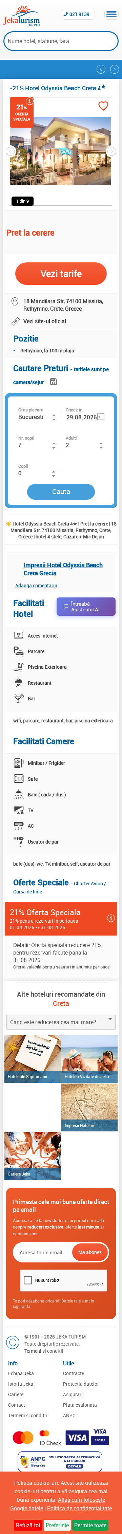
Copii (23, 466)
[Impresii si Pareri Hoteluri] (89, 1108)
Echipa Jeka (21, 1373)
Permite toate (90, 1525)
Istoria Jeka (20, 1384)
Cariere (15, 1394)
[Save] (54, 380)
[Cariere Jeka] (32, 1156)
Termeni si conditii (43, 1351)
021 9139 (79, 14)
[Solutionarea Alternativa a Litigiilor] (61, 1470)
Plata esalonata (80, 1405)
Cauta (61, 491)
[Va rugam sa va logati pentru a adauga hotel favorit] (103, 106)
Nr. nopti (26, 438)
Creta (61, 1003)
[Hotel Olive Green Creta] (114, 69)
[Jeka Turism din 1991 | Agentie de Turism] (21, 24)
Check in (74, 410)
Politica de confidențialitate (79, 1508)
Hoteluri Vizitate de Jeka (87, 1076)
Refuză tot (28, 1525)
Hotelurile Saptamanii (27, 1076)
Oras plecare (30, 410)
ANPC (69, 1415)
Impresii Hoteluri (79, 1125)
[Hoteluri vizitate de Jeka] (89, 1059)
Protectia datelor (81, 1384)
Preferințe (57, 1525)
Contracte (73, 1373)
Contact (16, 1405)
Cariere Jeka (19, 1174)
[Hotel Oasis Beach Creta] (101, 69)
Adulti (71, 438)
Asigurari (73, 1394)
